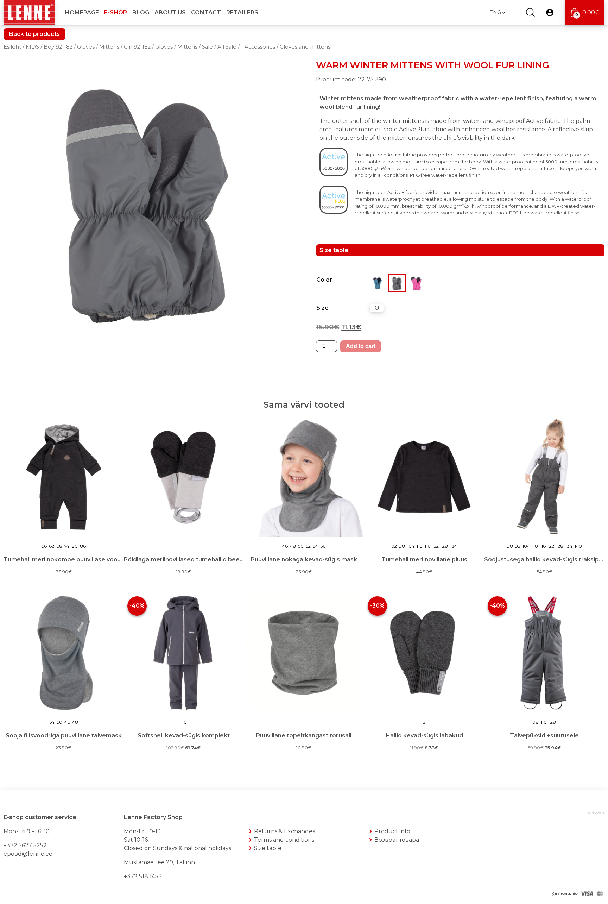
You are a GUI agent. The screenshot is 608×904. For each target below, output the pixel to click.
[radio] (377, 308)
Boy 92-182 (58, 47)
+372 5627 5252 (25, 845)
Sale (207, 47)
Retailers (242, 12)
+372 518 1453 (143, 876)
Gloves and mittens (305, 47)
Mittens (109, 47)
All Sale (226, 47)
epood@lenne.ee (28, 853)
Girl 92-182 (137, 47)
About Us (170, 12)
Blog (140, 12)
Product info (392, 831)
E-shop (115, 12)
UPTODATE (596, 812)
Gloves (86, 47)
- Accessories (258, 47)
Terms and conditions (284, 839)
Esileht (12, 47)
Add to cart (360, 346)
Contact (206, 12)
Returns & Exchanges (284, 831)
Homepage (82, 12)
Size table (267, 848)
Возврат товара (396, 839)
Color (324, 279)
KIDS (32, 47)
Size (322, 308)
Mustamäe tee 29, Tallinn (159, 862)
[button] (497, 12)
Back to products (34, 34)
